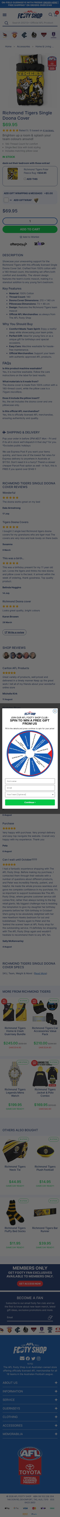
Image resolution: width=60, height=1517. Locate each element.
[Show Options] (53, 794)
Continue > (30, 802)
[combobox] (29, 794)
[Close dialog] (55, 711)
